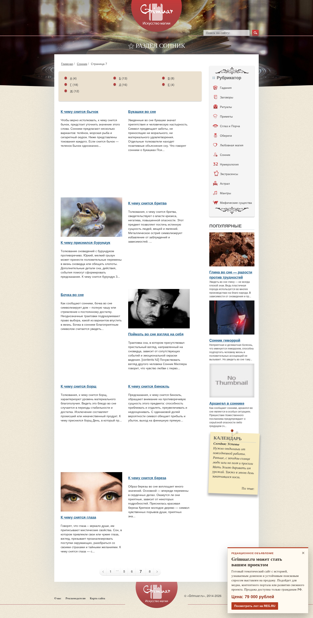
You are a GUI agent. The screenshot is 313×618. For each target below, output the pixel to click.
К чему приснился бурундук (85, 242)
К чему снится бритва (147, 203)
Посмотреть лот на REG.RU (254, 606)
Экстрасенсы (229, 174)
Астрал (225, 183)
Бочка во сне (72, 294)
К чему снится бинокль (148, 386)
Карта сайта (97, 598)
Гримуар (67, 64)
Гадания (226, 87)
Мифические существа (236, 202)
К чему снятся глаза (78, 517)
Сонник (82, 64)
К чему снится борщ (78, 386)
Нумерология (229, 164)
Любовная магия (231, 145)
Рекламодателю (76, 598)
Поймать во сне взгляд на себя (156, 333)
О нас (57, 598)
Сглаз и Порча (230, 126)
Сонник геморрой (224, 340)
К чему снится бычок (79, 111)
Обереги (226, 135)
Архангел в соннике (226, 403)
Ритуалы (226, 107)
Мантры (225, 193)
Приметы (226, 116)
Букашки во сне (142, 111)
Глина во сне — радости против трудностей (230, 274)
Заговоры (226, 97)
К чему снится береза (147, 477)
